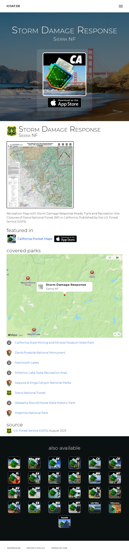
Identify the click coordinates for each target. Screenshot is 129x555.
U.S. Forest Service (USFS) (30, 430)
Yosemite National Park (31, 412)
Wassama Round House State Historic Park (45, 402)
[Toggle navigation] (121, 6)
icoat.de (13, 6)
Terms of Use (59, 548)
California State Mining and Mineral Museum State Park (54, 342)
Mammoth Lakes (27, 362)
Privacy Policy (36, 548)
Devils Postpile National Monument (40, 352)
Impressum (13, 548)
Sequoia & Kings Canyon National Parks (43, 382)
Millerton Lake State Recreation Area (41, 372)
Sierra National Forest (30, 392)
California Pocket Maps (34, 239)
